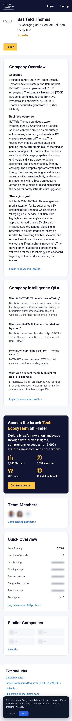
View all (13, 649)
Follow (10, 47)
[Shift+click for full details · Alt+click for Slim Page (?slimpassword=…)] (8, 21)
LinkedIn (12, 688)
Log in (50, 6)
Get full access (22, 485)
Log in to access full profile (25, 269)
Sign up (64, 6)
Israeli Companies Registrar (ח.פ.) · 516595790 (34, 683)
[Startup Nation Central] (8, 6)
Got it (23, 713)
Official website (15, 677)
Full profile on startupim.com (23, 694)
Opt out (11, 713)
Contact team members (22, 521)
